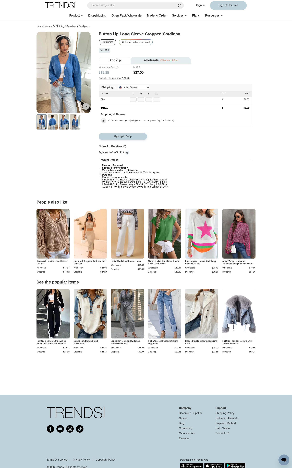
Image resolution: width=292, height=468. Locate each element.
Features (184, 438)
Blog (182, 423)
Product (74, 15)
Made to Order (157, 15)
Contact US (222, 433)
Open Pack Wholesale (127, 15)
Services (178, 15)
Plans (196, 15)
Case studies (187, 433)
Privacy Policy (81, 460)
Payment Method (225, 423)
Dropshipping (97, 15)
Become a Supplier (190, 413)
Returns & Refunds (226, 418)
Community (186, 428)
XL (156, 94)
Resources (212, 15)
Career (183, 418)
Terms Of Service (57, 460)
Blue (103, 99)
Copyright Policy (105, 460)
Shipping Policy (224, 413)
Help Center (222, 428)
